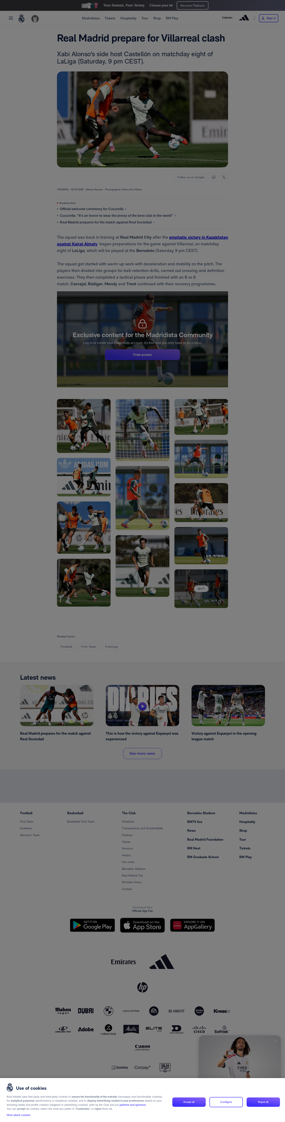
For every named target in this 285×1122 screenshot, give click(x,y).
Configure (226, 1102)
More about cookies (18, 1115)
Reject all (263, 1102)
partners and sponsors (133, 1104)
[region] (142, 1100)
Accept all (188, 1102)
